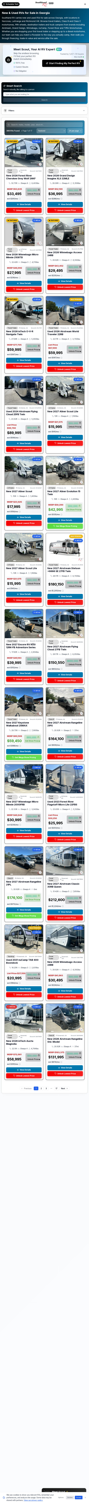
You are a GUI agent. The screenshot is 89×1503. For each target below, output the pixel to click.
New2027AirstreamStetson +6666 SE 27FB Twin (63, 570)
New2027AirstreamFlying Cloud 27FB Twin (62, 648)
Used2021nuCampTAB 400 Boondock (22, 961)
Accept (78, 1497)
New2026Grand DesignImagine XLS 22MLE (61, 177)
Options (61, 1497)
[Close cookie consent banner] (85, 1497)
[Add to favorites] (40, 164)
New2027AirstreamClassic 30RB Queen (63, 885)
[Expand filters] (84, 110)
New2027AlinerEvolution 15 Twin (63, 493)
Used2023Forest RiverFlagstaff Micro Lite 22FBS (62, 803)
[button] (44, 60)
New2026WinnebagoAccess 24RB (64, 254)
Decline (70, 1497)
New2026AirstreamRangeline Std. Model (65, 1040)
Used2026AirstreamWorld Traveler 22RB (63, 333)
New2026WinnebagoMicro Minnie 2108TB (22, 256)
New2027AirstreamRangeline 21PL (23, 883)
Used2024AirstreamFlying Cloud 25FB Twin (22, 413)
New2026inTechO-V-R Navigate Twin (19, 333)
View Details (25, 204)
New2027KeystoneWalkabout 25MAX (17, 724)
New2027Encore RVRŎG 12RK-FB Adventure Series (21, 646)
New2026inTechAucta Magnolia (19, 1042)
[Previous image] (8, 153)
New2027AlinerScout (19, 491)
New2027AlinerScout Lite (62, 411)
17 (56, 1088)
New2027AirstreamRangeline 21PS (64, 724)
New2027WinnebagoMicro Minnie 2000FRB (22, 803)
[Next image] (40, 153)
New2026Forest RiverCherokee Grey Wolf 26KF (21, 177)
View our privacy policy (33, 1500)
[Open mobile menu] (85, 4)
